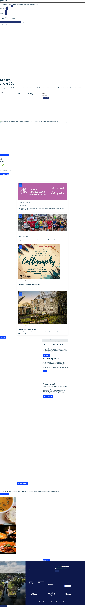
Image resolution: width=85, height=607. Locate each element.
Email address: (58, 566)
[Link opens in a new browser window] (51, 595)
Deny (5, 22)
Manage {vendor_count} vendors (8, 18)
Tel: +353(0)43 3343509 (51, 583)
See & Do (30, 581)
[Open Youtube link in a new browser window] (77, 600)
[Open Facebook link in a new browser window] (79, 600)
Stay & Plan (31, 584)
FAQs (39, 582)
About (39, 579)
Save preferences (17, 22)
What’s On (31, 582)
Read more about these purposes (8, 19)
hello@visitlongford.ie (51, 584)
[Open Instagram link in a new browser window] (80, 600)
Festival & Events (22, 202)
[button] (42, 1)
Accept (2, 22)
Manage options (5, 16)
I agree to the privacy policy (62, 568)
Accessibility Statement (6, 25)
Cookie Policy (4, 24)
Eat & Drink (31, 583)
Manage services (5, 17)
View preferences (10, 22)
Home (30, 579)
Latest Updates (41, 581)
